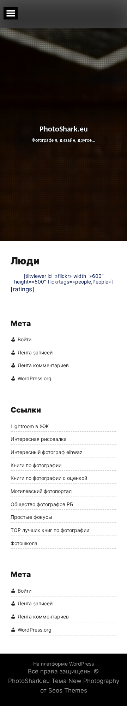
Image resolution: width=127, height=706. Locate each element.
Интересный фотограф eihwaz (47, 452)
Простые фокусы (31, 517)
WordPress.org (35, 378)
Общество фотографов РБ (42, 504)
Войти (24, 339)
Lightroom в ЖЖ (30, 426)
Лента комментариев (43, 366)
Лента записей (35, 352)
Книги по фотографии (36, 465)
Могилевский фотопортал (41, 491)
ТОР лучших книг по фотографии (50, 530)
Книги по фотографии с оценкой (49, 478)
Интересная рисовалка (39, 439)
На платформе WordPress (63, 664)
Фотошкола (24, 543)
